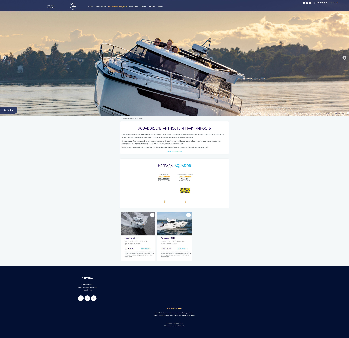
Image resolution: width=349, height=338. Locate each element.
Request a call (326, 32)
